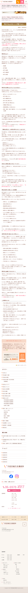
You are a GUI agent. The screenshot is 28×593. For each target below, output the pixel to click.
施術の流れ (5, 567)
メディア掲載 (23, 519)
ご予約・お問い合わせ (7, 582)
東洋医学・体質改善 (7, 425)
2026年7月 (5, 455)
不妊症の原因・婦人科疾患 (8, 379)
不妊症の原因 (5, 377)
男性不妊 (5, 427)
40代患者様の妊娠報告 (8, 403)
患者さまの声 (5, 398)
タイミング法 (6, 410)
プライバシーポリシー (7, 583)
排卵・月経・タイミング (8, 408)
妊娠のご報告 (14, 519)
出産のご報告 (6, 405)
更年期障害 (18, 574)
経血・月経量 (6, 415)
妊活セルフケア (6, 384)
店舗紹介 (4, 569)
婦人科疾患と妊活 (6, 395)
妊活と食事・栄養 (6, 393)
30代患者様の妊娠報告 (8, 401)
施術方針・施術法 (17, 562)
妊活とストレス (6, 386)
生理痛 (5, 414)
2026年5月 (5, 459)
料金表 (4, 578)
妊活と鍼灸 (5, 391)
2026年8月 (5, 452)
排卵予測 (6, 412)
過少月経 (6, 417)
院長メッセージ (6, 564)
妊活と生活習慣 (6, 389)
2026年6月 (5, 457)
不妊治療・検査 (6, 375)
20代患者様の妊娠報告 (8, 400)
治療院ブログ (5, 572)
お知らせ (5, 372)
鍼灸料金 (5, 580)
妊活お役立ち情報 (5, 519)
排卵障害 (6, 381)
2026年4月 (5, 461)
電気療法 (17, 569)
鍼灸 (16, 564)
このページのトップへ (21, 365)
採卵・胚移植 (5, 420)
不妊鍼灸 (17, 572)
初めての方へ (5, 562)
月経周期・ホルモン (7, 423)
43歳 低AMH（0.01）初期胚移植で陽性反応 (12, 443)
